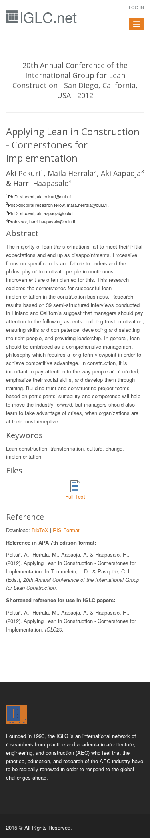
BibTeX (40, 530)
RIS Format (66, 530)
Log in (136, 7)
